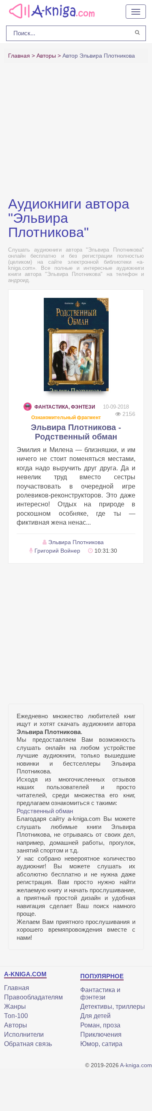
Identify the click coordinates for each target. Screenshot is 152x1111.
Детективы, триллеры (112, 1006)
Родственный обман (45, 810)
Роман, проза (100, 1025)
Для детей (95, 1015)
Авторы (15, 1025)
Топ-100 (16, 1015)
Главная (16, 987)
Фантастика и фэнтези (100, 993)
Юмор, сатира (101, 1043)
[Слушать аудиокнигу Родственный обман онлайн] (76, 344)
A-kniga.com (136, 1065)
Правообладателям (33, 997)
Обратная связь (28, 1043)
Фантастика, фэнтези (64, 407)
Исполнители (24, 1034)
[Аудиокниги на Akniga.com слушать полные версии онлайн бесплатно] (50, 10)
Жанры (15, 1006)
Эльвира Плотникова (76, 542)
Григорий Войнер (57, 550)
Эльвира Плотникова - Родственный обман (76, 432)
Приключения (101, 1034)
